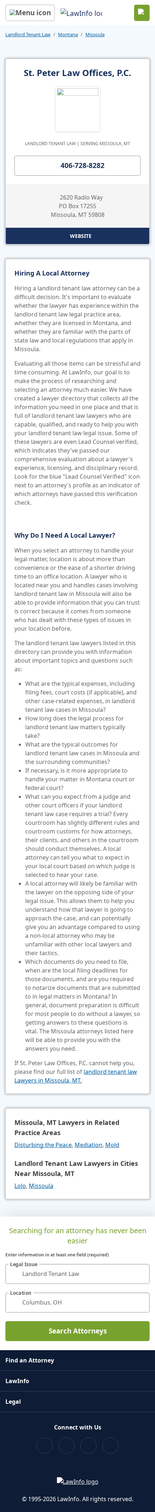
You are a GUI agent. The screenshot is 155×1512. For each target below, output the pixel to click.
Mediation (88, 1145)
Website (81, 235)
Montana (68, 34)
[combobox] (77, 1274)
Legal (13, 1402)
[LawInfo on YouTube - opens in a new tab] (88, 1445)
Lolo (20, 1186)
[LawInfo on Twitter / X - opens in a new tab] (66, 1445)
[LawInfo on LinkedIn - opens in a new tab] (110, 1445)
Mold (112, 1145)
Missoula (95, 34)
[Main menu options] (30, 13)
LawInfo (17, 1381)
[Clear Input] (141, 1273)
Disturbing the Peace (43, 1145)
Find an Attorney (29, 1360)
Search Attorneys (78, 1331)
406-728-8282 (83, 165)
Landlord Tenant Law (27, 34)
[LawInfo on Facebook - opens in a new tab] (44, 1445)
